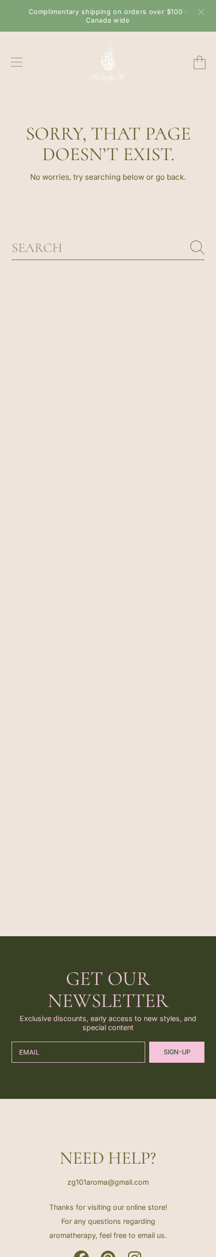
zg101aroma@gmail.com (108, 1182)
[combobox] (108, 247)
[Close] (200, 12)
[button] (16, 62)
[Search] (197, 247)
